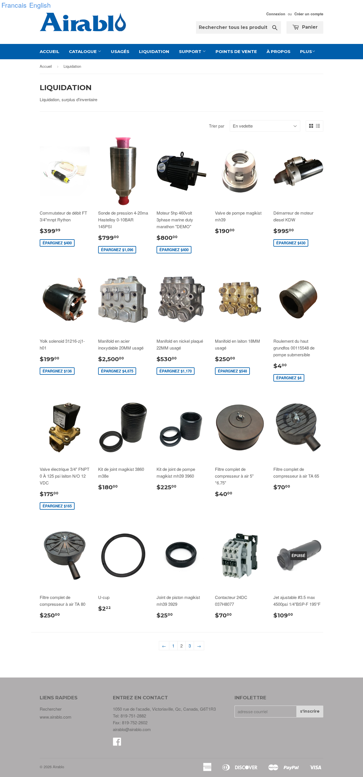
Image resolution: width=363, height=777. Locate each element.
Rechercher (51, 709)
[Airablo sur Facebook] (117, 743)
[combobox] (238, 27)
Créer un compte (308, 13)
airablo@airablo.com (132, 729)
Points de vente (236, 51)
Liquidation (154, 51)
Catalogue (83, 51)
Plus (306, 51)
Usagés (120, 51)
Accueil (49, 51)
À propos (278, 51)
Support (190, 51)
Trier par (216, 126)
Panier (309, 27)
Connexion (275, 13)
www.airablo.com (55, 717)
